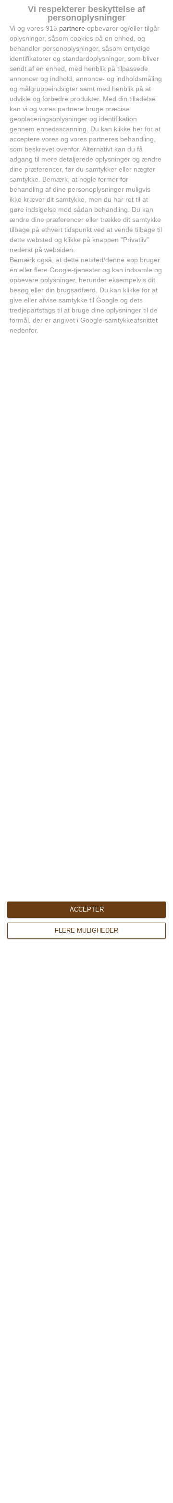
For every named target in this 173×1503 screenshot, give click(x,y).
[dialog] (86, 751)
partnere (72, 28)
